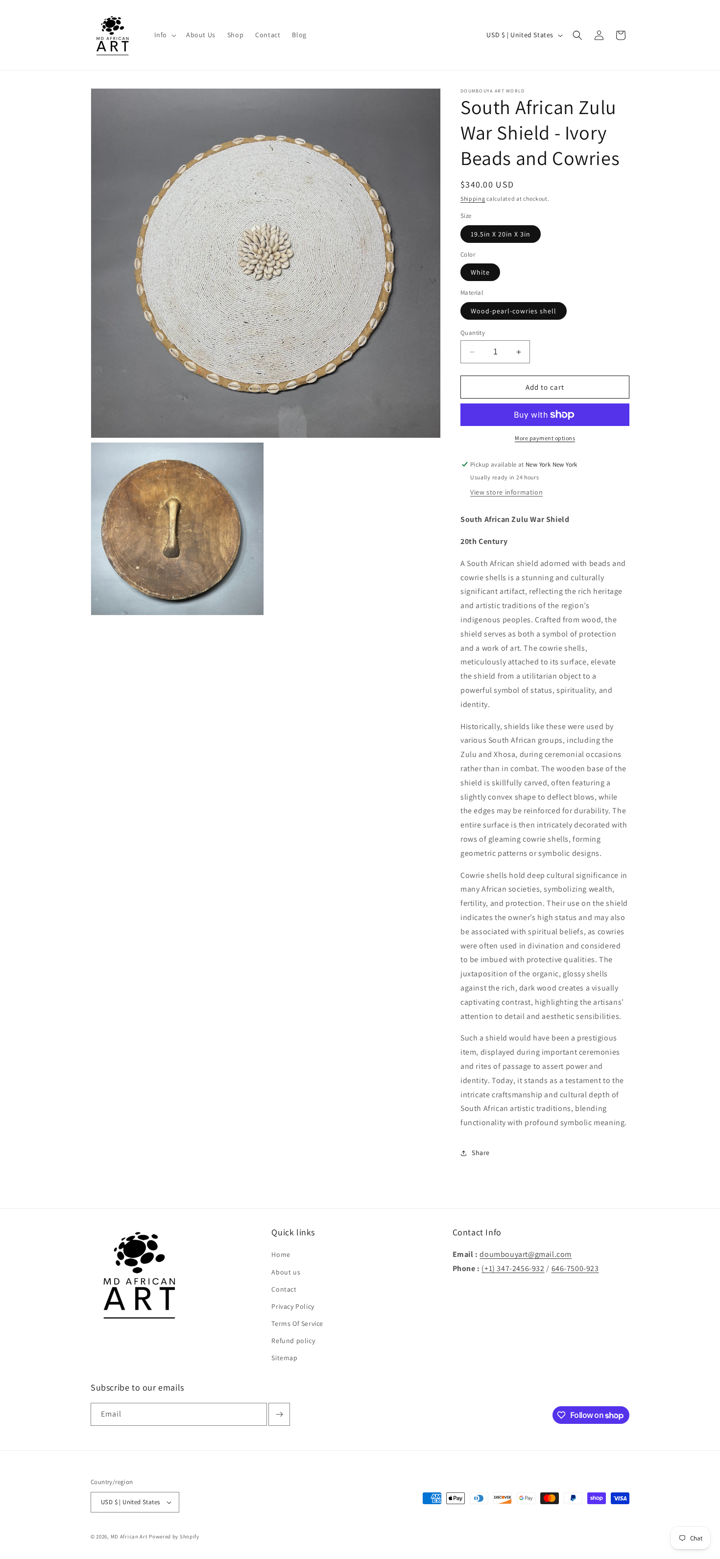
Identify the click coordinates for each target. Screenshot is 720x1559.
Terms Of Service (297, 1323)
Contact (283, 1289)
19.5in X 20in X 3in (500, 234)
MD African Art (129, 1536)
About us (285, 1272)
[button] (164, 34)
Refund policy (293, 1340)
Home (280, 1254)
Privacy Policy (292, 1306)
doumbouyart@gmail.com (526, 1254)
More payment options (545, 438)
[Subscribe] (279, 1414)
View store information (506, 492)
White (480, 272)
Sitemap (284, 1357)
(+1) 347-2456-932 (512, 1268)
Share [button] (481, 1152)
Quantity (472, 333)
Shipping (472, 198)
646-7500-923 (575, 1268)
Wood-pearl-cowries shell (513, 311)
